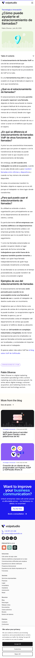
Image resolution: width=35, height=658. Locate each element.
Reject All (17, 654)
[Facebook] (7, 538)
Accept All (17, 644)
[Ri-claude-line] (4, 547)
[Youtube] (15, 538)
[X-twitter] (11, 538)
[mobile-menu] (31, 2)
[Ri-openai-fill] (9, 547)
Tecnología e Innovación (12, 10)
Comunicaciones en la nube (10, 365)
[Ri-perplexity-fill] (15, 547)
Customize (17, 649)
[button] (33, 56)
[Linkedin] (3, 538)
